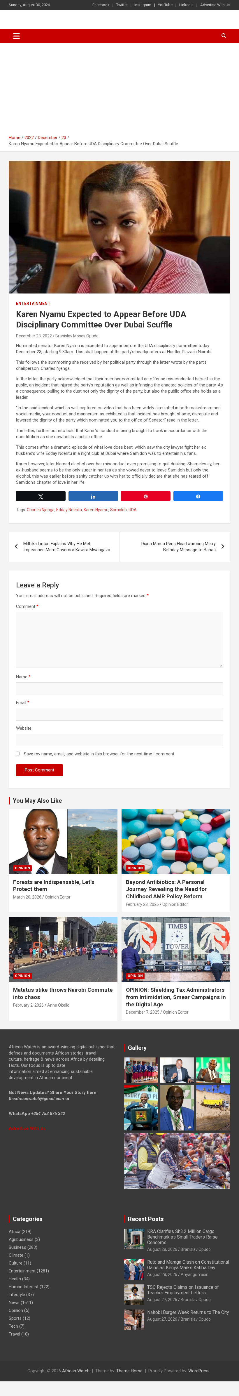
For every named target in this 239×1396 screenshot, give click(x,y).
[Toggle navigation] (16, 36)
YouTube (165, 5)
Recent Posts (146, 1218)
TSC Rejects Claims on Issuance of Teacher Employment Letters (183, 1290)
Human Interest (23, 1286)
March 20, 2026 (27, 897)
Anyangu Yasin (194, 1274)
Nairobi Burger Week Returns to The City (188, 1312)
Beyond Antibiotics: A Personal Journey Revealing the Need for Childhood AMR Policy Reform (166, 889)
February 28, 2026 (142, 904)
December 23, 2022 (34, 336)
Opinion (22, 868)
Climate (16, 1255)
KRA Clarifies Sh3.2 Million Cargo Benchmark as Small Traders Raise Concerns (182, 1237)
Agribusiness (21, 1239)
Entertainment (33, 303)
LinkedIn (186, 5)
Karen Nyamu (96, 509)
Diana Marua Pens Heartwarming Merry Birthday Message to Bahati (178, 546)
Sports (15, 1318)
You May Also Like (37, 800)
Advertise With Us (215, 5)
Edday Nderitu (69, 509)
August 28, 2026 (162, 1249)
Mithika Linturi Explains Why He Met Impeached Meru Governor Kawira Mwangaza (66, 546)
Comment (27, 606)
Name (23, 676)
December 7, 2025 (142, 1012)
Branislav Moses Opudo (77, 336)
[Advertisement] (119, 86)
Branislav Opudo (196, 1249)
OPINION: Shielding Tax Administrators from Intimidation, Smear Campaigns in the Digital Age (176, 996)
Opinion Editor (58, 897)
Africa (14, 1231)
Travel (14, 1334)
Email (22, 702)
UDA (133, 509)
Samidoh (118, 509)
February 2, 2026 (28, 1005)
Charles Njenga (41, 509)
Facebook (101, 5)
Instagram (142, 5)
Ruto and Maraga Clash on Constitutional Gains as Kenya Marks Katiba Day (188, 1264)
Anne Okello (58, 1005)
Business (17, 1247)
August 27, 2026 (162, 1299)
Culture (15, 1263)
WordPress (199, 1371)
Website (23, 728)
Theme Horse (129, 1371)
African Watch (75, 1371)
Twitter (122, 5)
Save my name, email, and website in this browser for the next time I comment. (99, 754)
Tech (13, 1326)
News (14, 1302)
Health (15, 1278)
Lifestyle (17, 1294)
